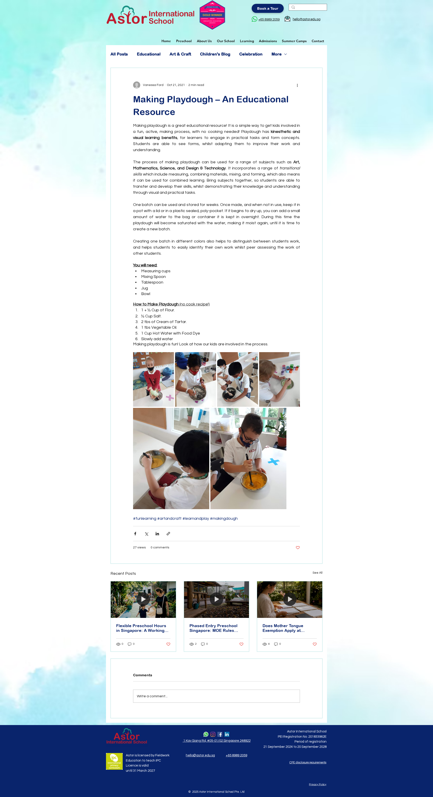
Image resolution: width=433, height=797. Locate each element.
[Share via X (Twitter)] (146, 533)
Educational (149, 54)
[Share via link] (168, 533)
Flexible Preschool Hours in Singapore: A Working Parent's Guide (141, 628)
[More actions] (297, 85)
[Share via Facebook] (135, 533)
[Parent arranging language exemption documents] (289, 599)
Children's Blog (215, 54)
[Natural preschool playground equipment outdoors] (216, 599)
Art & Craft (180, 54)
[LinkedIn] (226, 734)
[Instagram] (212, 734)
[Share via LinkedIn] (157, 533)
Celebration (251, 54)
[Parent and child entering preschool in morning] (143, 599)
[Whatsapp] (205, 734)
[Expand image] (153, 379)
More (277, 54)
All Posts (119, 54)
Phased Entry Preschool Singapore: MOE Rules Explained (213, 628)
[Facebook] (219, 734)
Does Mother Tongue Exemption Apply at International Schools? (285, 628)
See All (317, 572)
